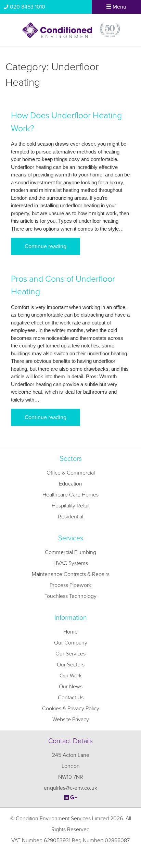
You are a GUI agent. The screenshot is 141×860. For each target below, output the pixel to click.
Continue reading (45, 246)
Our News (70, 686)
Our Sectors (71, 664)
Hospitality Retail (70, 505)
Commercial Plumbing (70, 552)
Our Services (70, 653)
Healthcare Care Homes (70, 494)
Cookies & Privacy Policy (70, 708)
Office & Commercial (71, 472)
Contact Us (71, 697)
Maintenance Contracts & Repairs (71, 574)
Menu (118, 6)
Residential (70, 516)
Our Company (70, 642)
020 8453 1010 (27, 6)
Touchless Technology (70, 596)
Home (70, 631)
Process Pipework (70, 585)
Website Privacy (70, 719)
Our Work (71, 675)
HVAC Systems (70, 563)
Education (70, 483)
